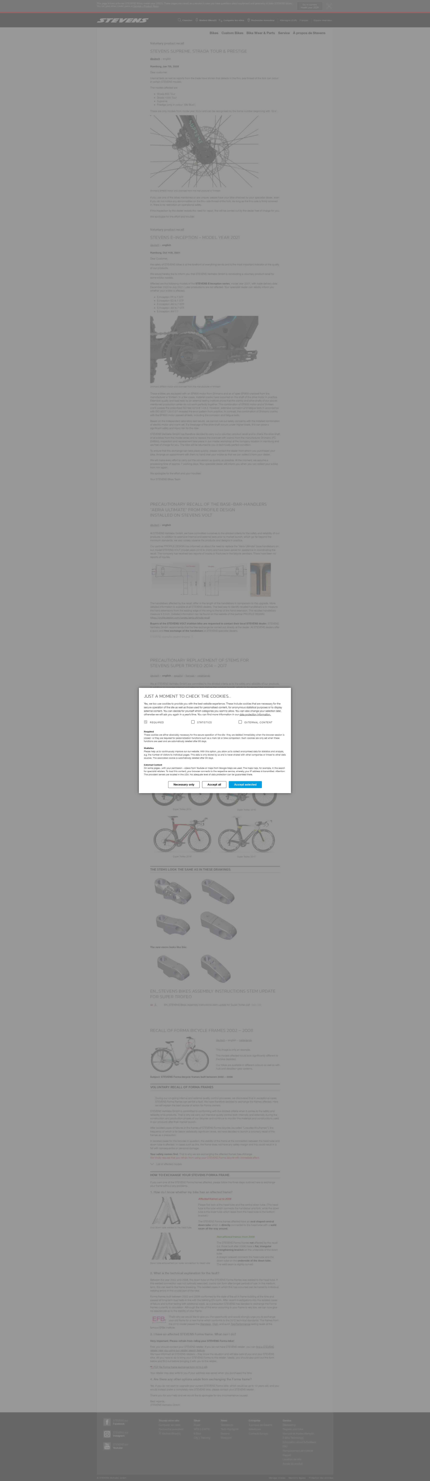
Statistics (204, 722)
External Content (258, 722)
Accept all (214, 784)
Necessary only (184, 784)
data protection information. (255, 714)
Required (157, 722)
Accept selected (245, 784)
